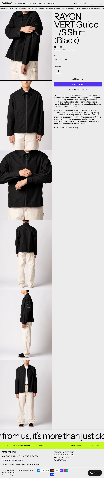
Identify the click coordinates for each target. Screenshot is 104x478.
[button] (96, 3)
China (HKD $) (80, 3)
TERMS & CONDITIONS (64, 455)
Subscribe (96, 446)
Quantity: (57, 67)
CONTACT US (60, 460)
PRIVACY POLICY (61, 457)
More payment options (78, 89)
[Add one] (62, 71)
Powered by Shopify (8, 475)
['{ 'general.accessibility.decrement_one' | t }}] (54, 71)
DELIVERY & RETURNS (64, 452)
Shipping (57, 50)
